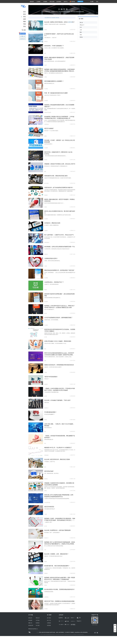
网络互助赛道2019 (48, 427)
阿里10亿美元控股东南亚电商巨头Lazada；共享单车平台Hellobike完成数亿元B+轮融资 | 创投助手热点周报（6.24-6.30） (59, 354)
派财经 (45, 289)
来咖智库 (46, 384)
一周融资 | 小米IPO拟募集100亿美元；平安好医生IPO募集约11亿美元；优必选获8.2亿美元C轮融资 (59, 389)
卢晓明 (45, 372)
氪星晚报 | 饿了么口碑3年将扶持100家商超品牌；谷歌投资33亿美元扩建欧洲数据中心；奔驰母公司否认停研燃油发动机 (59, 543)
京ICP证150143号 (68, 634)
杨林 (45, 171)
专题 (24, 24)
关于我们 (38, 620)
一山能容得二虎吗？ (48, 522)
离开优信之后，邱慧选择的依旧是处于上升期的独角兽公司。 (56, 166)
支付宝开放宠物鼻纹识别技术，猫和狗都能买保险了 (58, 317)
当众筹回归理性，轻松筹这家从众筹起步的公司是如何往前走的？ (57, 248)
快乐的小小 (46, 407)
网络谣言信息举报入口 (33, 628)
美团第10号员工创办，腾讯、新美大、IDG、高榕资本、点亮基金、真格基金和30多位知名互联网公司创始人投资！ (59, 333)
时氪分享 (46, 254)
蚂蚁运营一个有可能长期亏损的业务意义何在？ (53, 556)
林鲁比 (45, 490)
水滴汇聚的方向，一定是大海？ (50, 37)
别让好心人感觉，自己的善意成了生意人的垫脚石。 (54, 48)
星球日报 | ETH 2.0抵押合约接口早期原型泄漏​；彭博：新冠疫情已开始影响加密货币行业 (59, 495)
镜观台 (45, 136)
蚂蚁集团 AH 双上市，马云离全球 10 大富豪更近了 (58, 447)
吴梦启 (45, 29)
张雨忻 (45, 561)
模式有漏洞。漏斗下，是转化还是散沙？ (52, 532)
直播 (24, 19)
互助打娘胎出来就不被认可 (49, 508)
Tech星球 (46, 88)
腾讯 (81, 32)
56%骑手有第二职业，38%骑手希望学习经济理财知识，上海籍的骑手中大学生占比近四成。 (59, 237)
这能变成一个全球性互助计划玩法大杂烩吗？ (53, 367)
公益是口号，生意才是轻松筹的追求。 (51, 284)
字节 (81, 27)
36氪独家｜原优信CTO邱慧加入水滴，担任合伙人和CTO (59, 164)
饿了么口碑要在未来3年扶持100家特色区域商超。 (54, 545)
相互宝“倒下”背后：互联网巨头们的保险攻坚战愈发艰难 (59, 601)
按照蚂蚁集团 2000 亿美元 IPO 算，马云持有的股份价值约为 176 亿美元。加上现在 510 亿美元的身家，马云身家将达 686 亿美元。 (59, 450)
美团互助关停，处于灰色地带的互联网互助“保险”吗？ (58, 187)
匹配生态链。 (47, 402)
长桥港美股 (46, 455)
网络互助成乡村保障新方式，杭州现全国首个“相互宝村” (59, 270)
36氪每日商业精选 (47, 112)
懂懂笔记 (46, 41)
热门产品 (49, 620)
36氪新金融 (46, 124)
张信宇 (45, 65)
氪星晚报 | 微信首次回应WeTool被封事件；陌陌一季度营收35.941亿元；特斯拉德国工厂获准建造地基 (59, 578)
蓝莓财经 (46, 230)
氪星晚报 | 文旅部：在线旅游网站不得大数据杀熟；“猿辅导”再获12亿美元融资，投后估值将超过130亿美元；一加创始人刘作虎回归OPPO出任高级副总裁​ (59, 520)
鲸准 (45, 360)
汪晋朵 (45, 76)
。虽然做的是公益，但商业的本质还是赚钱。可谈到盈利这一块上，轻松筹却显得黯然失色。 (59, 568)
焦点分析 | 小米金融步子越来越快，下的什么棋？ (57, 400)
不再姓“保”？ (46, 378)
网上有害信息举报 (84, 632)
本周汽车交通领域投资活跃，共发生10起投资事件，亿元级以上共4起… (58, 356)
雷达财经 (46, 195)
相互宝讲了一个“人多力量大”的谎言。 (51, 130)
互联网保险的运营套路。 (49, 591)
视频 (24, 21)
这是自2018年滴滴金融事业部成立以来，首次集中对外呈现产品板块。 (58, 178)
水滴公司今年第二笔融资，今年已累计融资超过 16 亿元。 (55, 343)
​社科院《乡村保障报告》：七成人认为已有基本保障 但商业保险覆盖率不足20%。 (59, 273)
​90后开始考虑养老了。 (48, 144)
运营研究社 (46, 596)
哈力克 (45, 526)
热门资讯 (49, 617)
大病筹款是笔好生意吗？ (51, 258)
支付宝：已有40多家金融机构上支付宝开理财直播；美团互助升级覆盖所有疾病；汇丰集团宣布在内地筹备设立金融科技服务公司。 (59, 121)
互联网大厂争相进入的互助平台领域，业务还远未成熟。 (55, 24)
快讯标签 (49, 625)
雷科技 (45, 419)
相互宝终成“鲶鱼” (49, 471)
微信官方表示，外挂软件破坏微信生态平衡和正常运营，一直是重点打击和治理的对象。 (59, 582)
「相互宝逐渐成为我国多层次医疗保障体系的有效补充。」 (55, 155)
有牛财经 (46, 608)
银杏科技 (46, 478)
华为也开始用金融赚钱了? (49, 414)
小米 (81, 29)
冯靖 (45, 549)
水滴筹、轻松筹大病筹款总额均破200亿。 (52, 260)
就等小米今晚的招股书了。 (49, 309)
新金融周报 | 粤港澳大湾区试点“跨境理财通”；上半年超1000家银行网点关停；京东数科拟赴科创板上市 (59, 117)
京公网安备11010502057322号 (78, 634)
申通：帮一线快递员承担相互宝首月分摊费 (56, 93)
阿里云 (40, 632)
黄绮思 (45, 585)
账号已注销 (46, 183)
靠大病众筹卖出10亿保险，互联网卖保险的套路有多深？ (59, 589)
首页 (24, 11)
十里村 (45, 266)
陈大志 (45, 313)
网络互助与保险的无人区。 (49, 83)
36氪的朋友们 (46, 242)
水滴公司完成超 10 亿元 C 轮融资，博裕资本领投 (57, 341)
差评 (45, 53)
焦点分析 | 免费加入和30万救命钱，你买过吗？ (59, 22)
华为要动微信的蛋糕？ (50, 412)
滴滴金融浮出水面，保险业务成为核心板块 (56, 175)
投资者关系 (30, 625)
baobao (45, 159)
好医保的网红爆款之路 (48, 439)
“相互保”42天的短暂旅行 (50, 376)
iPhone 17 (82, 25)
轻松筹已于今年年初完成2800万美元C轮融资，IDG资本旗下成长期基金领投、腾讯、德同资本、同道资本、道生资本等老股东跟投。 (59, 487)
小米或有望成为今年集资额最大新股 (51, 392)
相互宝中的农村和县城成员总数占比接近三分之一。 (54, 203)
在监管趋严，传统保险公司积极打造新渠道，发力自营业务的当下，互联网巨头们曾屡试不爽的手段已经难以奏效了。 (59, 604)
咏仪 (45, 348)
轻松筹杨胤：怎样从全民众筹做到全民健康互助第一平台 (59, 246)
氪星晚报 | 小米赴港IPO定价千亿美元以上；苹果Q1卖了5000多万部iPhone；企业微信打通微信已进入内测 (59, 306)
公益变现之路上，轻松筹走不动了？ (54, 282)
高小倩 (45, 396)
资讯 (24, 16)
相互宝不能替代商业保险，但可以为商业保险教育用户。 (55, 61)
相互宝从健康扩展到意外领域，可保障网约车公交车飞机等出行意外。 (58, 214)
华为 (81, 34)
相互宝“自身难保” (49, 128)
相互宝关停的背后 (49, 506)
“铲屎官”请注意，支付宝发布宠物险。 (51, 319)
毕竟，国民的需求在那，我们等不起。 (51, 473)
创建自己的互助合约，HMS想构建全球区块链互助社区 (59, 365)
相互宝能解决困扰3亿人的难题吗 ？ (54, 81)
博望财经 (46, 573)
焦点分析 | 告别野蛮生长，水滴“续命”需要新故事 (57, 530)
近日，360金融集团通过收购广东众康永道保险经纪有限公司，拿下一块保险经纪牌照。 (59, 109)
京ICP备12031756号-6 (60, 634)
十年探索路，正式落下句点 (49, 461)
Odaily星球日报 (47, 502)
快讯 (24, 14)
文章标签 (49, 623)
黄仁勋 (81, 22)
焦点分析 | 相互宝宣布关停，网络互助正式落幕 (57, 459)
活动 (24, 26)
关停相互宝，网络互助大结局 (52, 223)
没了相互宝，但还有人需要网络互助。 (51, 225)
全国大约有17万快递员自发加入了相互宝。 (52, 95)
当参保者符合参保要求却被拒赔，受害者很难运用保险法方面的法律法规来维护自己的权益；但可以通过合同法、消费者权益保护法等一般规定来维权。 (59, 190)
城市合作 (30, 617)
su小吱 (45, 336)
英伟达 (81, 37)
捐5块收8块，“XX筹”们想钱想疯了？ (54, 45)
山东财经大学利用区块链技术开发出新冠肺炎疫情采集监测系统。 (57, 498)
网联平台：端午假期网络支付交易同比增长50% (53, 73)
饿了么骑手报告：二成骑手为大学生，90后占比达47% (59, 235)
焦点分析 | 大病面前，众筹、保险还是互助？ (56, 554)
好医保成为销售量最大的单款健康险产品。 (52, 297)
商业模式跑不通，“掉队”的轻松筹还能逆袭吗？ (57, 566)
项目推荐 (30, 620)
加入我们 (38, 625)
